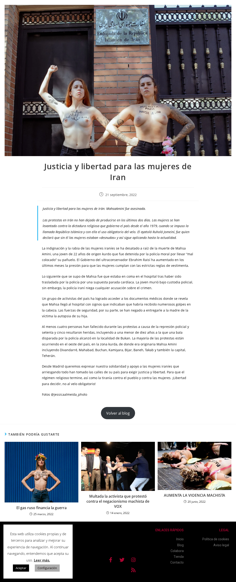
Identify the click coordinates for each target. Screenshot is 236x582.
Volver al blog (118, 413)
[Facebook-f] (111, 560)
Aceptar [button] (21, 568)
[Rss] (133, 570)
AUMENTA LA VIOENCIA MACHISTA (194, 495)
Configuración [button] (47, 568)
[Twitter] (122, 560)
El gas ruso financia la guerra (41, 507)
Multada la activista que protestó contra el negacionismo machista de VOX (117, 501)
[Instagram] (133, 560)
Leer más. (42, 560)
